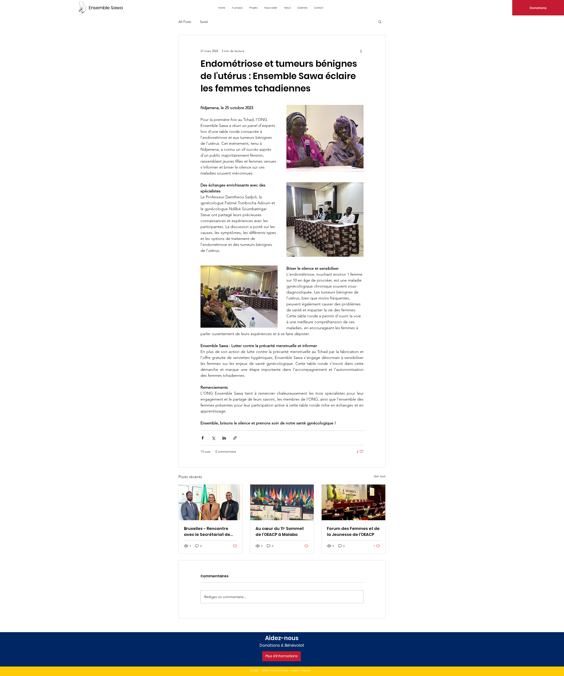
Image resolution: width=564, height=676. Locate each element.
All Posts (184, 22)
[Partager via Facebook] (202, 438)
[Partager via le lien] (235, 438)
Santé (204, 22)
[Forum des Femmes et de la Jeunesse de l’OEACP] (353, 502)
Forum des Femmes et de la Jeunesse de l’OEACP (353, 531)
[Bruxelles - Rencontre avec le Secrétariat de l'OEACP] (210, 502)
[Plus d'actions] (361, 51)
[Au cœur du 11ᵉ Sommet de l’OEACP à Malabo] (282, 502)
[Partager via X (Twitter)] (213, 438)
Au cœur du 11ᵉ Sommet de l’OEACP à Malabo (280, 531)
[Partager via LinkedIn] (224, 438)
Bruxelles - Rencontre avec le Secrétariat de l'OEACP (207, 531)
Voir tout (380, 476)
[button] (380, 21)
